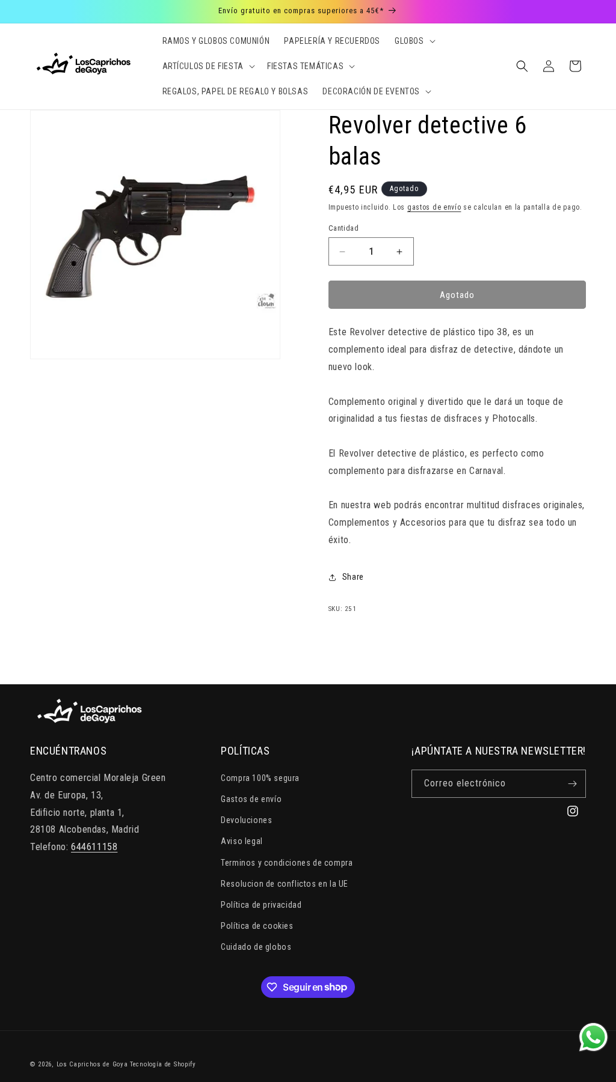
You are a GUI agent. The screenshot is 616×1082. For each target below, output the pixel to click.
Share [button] (353, 577)
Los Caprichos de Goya (92, 1064)
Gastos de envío (251, 799)
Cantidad (343, 228)
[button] (413, 40)
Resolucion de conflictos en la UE (284, 884)
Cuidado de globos (256, 947)
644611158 (94, 847)
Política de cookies (257, 926)
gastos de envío (434, 207)
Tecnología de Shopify (163, 1064)
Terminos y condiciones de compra (287, 863)
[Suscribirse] (572, 784)
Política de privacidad (261, 905)
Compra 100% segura (260, 778)
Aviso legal (242, 841)
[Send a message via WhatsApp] (593, 1037)
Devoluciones (246, 820)
